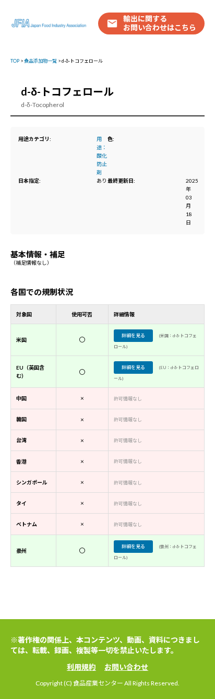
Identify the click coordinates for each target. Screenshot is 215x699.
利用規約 (81, 666)
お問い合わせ (126, 666)
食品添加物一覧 (40, 61)
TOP (14, 61)
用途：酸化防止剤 (102, 155)
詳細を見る (133, 335)
